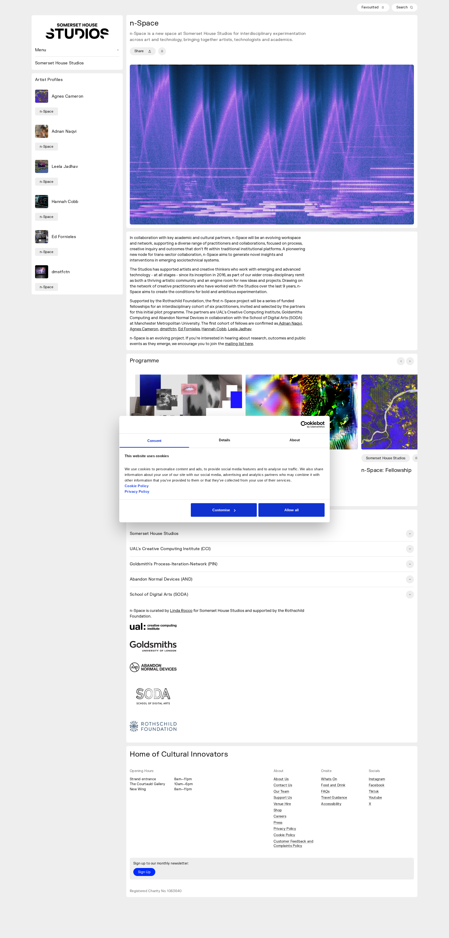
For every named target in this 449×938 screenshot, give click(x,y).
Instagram (377, 779)
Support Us (283, 798)
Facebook (376, 785)
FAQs (325, 792)
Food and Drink (333, 785)
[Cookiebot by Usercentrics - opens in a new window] (304, 424)
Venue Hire (282, 804)
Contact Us (283, 785)
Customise (221, 510)
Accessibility (331, 804)
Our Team (281, 792)
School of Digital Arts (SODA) (159, 594)
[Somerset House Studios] (77, 31)
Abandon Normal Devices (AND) (161, 579)
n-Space (46, 112)
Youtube (375, 798)
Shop (278, 810)
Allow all (291, 510)
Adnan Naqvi (290, 323)
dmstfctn (168, 329)
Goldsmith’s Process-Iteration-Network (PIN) (173, 564)
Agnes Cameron (144, 329)
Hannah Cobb (214, 329)
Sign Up (144, 872)
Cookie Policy (284, 835)
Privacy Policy (285, 829)
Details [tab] (224, 440)
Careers (280, 816)
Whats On (329, 779)
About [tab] (295, 440)
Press (278, 823)
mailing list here (239, 344)
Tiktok (374, 792)
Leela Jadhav (239, 329)
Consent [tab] (154, 440)
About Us (281, 779)
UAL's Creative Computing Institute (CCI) (170, 548)
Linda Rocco (181, 610)
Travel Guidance (334, 798)
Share (139, 51)
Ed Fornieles (189, 329)
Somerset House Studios (59, 63)
